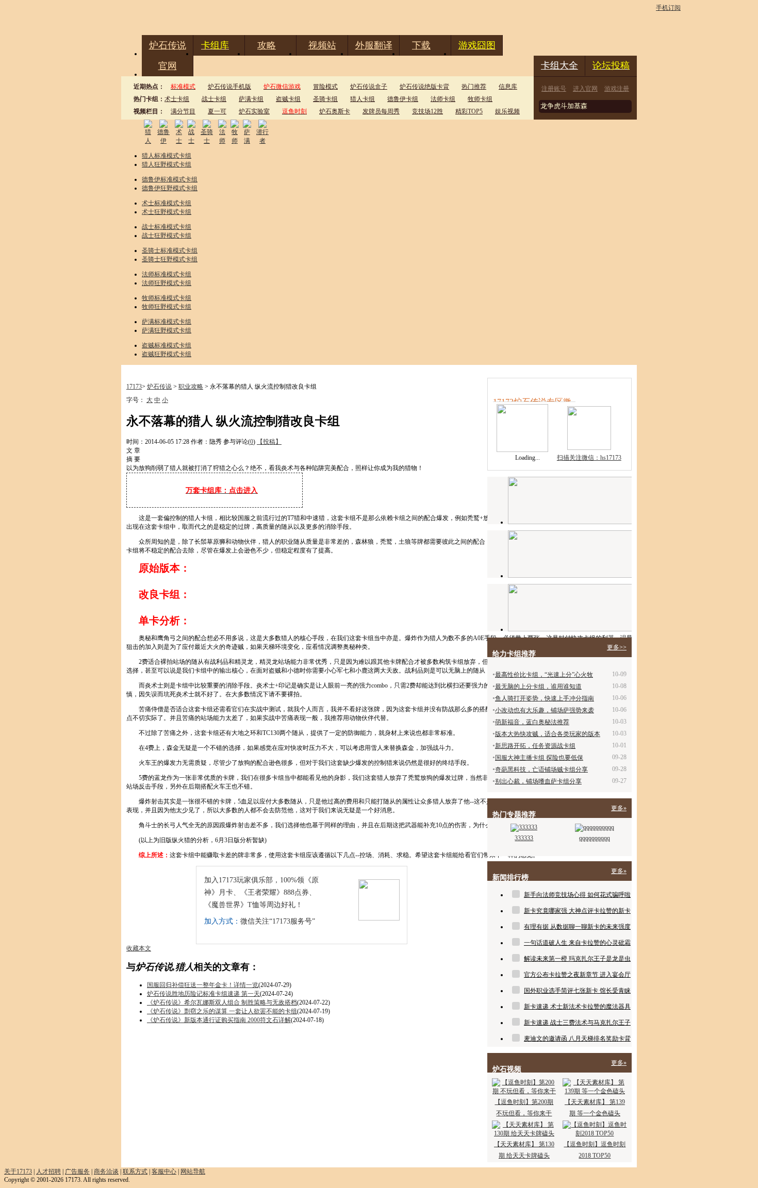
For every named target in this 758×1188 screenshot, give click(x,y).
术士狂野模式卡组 (166, 211)
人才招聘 (48, 1171)
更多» (619, 808)
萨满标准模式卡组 (166, 321)
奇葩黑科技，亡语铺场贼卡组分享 (541, 769)
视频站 (322, 45)
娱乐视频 (507, 111)
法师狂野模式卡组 (166, 283)
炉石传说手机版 (229, 86)
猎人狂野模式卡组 (166, 164)
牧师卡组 (480, 99)
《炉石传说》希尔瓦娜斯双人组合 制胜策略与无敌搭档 (222, 1002)
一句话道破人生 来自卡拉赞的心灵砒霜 (577, 942)
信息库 (508, 86)
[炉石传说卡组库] (570, 500)
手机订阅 (668, 7)
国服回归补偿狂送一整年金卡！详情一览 (202, 985)
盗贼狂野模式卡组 (166, 354)
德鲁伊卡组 (402, 99)
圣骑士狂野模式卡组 (169, 259)
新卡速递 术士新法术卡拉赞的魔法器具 (577, 1006)
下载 (421, 45)
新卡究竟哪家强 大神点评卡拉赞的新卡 (577, 910)
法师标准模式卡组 (166, 274)
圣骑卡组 (325, 99)
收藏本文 (138, 948)
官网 (167, 66)
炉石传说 (167, 45)
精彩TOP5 (469, 111)
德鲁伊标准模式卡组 (169, 179)
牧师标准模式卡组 (166, 298)
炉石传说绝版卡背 (424, 86)
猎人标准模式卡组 (166, 155)
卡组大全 (559, 65)
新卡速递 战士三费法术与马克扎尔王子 (577, 1022)
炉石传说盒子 (368, 86)
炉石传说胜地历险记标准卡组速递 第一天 (203, 993)
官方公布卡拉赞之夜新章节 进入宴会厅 (577, 974)
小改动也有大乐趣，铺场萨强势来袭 (544, 710)
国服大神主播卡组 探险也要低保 (539, 757)
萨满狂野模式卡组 (166, 330)
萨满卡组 (251, 99)
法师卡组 (443, 99)
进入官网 (585, 88)
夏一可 (217, 111)
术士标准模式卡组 (166, 203)
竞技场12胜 (427, 111)
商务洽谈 (106, 1171)
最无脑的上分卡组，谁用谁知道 (538, 686)
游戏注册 (616, 88)
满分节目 (183, 111)
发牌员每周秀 (381, 111)
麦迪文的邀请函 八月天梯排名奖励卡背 (577, 1038)
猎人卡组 (362, 99)
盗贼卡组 (288, 99)
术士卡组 (176, 99)
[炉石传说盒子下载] (570, 607)
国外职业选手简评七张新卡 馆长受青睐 (577, 990)
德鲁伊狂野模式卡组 (169, 188)
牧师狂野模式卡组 (166, 306)
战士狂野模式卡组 (166, 235)
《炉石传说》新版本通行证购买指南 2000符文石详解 (219, 1020)
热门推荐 (474, 86)
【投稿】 (269, 441)
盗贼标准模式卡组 (166, 345)
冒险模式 (325, 86)
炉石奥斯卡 (334, 111)
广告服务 (77, 1171)
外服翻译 (373, 45)
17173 (134, 386)
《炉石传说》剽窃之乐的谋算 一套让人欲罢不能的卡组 (222, 1011)
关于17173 (18, 1171)
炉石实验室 (254, 111)
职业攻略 (190, 386)
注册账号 (553, 88)
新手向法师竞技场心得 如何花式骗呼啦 (577, 894)
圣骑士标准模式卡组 (169, 250)
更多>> (617, 647)
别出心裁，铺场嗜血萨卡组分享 (538, 781)
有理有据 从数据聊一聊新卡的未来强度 (577, 926)
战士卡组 (214, 99)
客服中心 (164, 1171)
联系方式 (135, 1171)
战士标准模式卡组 (166, 226)
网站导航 (192, 1171)
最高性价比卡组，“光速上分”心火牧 (544, 674)
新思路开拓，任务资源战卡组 (535, 745)
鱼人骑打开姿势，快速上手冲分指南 (544, 698)
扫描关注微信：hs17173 (589, 457)
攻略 (266, 45)
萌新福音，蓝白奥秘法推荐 (532, 722)
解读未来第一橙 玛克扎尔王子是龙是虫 (577, 958)
